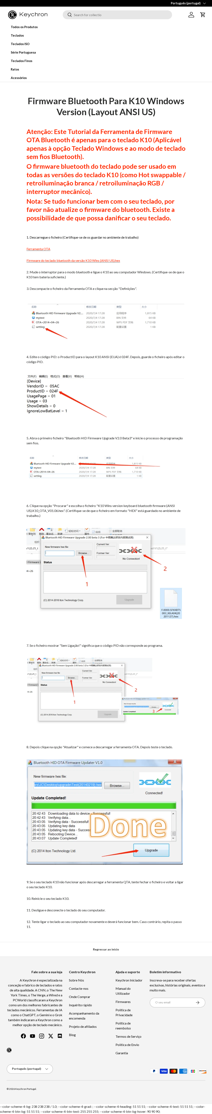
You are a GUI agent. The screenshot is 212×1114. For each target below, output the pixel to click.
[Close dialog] (182, 509)
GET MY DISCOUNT (61, 595)
